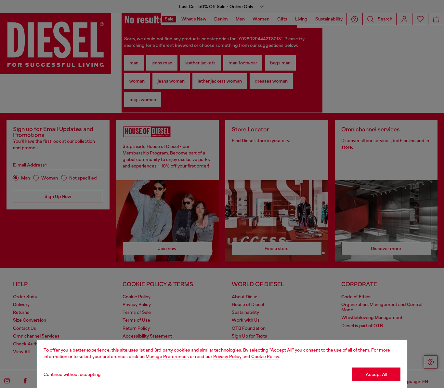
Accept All (376, 374)
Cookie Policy (265, 356)
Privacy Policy (227, 356)
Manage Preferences (167, 356)
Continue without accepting (72, 374)
